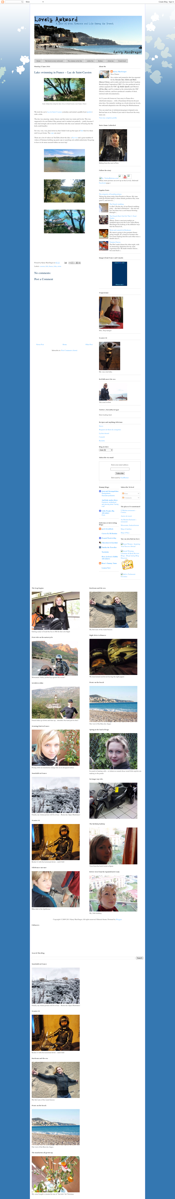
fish (82, 130)
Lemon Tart (106, 568)
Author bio (90, 61)
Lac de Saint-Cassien (54, 112)
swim (59, 266)
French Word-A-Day (109, 538)
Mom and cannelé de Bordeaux (120, 230)
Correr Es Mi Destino (109, 533)
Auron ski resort (126, 516)
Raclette (102, 440)
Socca (101, 426)
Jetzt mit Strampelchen (110, 491)
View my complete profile (108, 118)
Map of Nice (125, 533)
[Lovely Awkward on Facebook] (121, 177)
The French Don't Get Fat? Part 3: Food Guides (123, 217)
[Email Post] (65, 262)
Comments (128, 498)
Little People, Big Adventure (108, 512)
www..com (119, 263)
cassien (42, 266)
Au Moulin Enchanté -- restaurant (129, 520)
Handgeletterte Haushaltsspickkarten (108, 494)
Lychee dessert (104, 433)
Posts (126, 493)
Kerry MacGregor (120, 71)
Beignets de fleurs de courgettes (110, 429)
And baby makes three (110, 500)
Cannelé (102, 437)
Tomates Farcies (115, 242)
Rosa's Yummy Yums (109, 563)
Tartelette (105, 552)
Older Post (89, 344)
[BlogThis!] (72, 263)
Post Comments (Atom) (69, 350)
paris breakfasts (107, 529)
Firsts (103, 515)
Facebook (102, 183)
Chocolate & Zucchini (110, 542)
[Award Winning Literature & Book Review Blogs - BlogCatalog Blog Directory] (131, 558)
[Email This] (70, 263)
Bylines (100, 61)
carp (52, 133)
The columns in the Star (75, 61)
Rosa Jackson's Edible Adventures (110, 557)
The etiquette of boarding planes (110, 194)
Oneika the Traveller (109, 547)
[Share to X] (74, 263)
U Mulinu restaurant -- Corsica (128, 511)
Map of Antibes (126, 529)
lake (55, 266)
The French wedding (117, 204)
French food (122, 61)
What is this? (119, 284)
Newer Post (40, 344)
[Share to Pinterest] (79, 263)
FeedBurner (125, 477)
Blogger (119, 919)
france (51, 266)
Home (38, 61)
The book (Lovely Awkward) (54, 61)
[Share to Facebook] (77, 263)
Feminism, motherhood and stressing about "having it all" (110, 504)
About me (110, 61)
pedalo (89, 112)
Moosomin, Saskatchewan (130, 525)
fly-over (75, 137)
